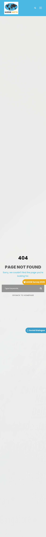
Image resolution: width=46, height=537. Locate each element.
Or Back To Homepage (23, 295)
